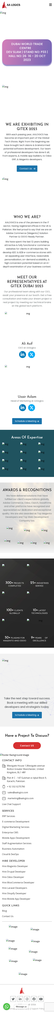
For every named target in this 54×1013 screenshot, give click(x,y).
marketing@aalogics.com (21, 798)
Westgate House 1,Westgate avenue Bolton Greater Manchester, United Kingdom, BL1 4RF (26, 769)
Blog (4, 910)
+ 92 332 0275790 (16, 786)
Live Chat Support (11, 804)
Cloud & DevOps (10, 854)
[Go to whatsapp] (6, 1006)
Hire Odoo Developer (13, 877)
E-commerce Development (15, 821)
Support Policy (37, 1008)
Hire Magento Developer (15, 866)
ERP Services (8, 816)
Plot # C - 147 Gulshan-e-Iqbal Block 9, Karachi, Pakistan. (27, 779)
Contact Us (26, 168)
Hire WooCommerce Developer (18, 882)
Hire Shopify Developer (14, 893)
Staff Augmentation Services (16, 843)
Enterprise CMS (10, 832)
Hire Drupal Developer (14, 871)
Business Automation (13, 848)
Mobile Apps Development (16, 837)
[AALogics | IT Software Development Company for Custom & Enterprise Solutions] (11, 4)
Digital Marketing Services (15, 827)
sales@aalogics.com (18, 792)
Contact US (27, 745)
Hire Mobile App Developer (16, 898)
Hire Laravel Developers (14, 887)
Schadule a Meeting (25, 421)
